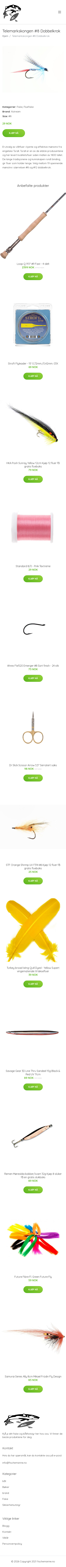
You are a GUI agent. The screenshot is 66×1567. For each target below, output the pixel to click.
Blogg (5, 1525)
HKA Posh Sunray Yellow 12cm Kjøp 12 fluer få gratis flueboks (33, 464)
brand (5, 1493)
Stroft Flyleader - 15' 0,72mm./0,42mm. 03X (33, 363)
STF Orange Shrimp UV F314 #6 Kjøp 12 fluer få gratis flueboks (33, 866)
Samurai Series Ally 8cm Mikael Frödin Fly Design (33, 1376)
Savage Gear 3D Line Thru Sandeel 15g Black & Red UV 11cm (33, 1072)
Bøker (5, 1487)
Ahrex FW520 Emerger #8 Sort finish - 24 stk (33, 665)
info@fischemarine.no (14, 1462)
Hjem (5, 36)
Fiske (20, 106)
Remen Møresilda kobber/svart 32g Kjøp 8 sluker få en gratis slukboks (33, 1175)
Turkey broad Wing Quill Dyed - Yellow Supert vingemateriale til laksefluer (33, 969)
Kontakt (6, 1531)
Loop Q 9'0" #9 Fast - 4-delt (33, 263)
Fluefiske (29, 106)
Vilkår (5, 1537)
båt (4, 1481)
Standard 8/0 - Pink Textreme (33, 566)
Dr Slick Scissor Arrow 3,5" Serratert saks (33, 765)
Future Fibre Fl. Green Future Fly (33, 1276)
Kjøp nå (13, 133)
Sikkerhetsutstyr (11, 1504)
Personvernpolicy (12, 1543)
